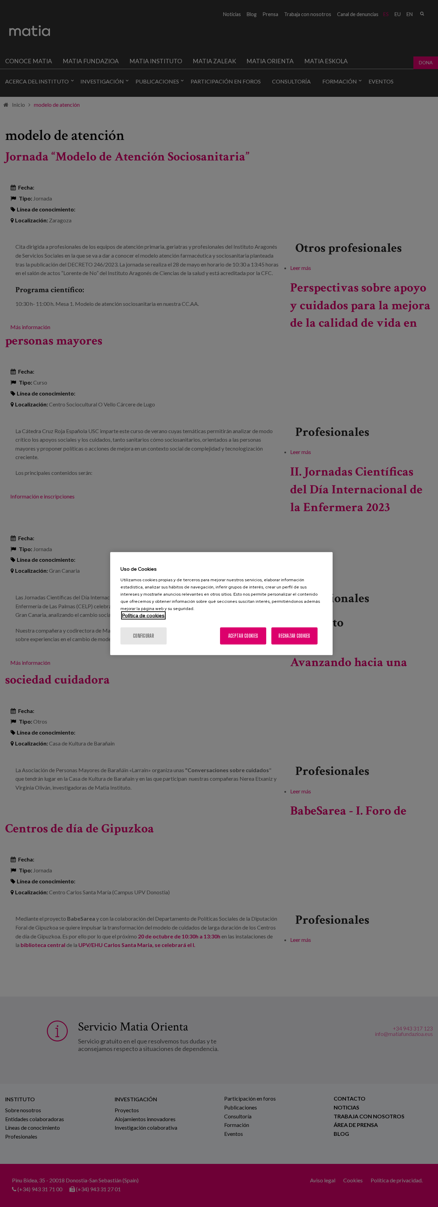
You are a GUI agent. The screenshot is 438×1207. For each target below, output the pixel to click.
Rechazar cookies (294, 635)
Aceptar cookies (243, 635)
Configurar (143, 635)
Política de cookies (143, 615)
